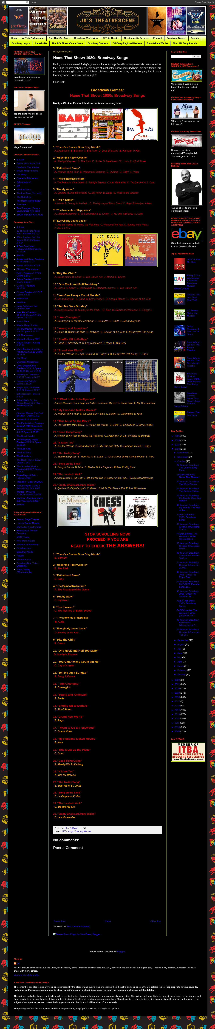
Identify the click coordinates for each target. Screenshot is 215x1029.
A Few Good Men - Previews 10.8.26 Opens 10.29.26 (29, 249)
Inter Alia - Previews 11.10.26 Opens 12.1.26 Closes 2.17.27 (29, 315)
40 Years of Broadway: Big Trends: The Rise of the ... (188, 508)
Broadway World (25, 552)
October (181, 461)
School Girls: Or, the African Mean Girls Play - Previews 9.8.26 (29, 403)
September (183, 640)
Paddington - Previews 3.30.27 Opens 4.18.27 (28, 376)
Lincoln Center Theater (28, 523)
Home (14, 38)
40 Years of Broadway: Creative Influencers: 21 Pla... (188, 565)
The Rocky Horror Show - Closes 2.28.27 (29, 461)
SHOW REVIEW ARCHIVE (30, 214)
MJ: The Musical (25, 335)
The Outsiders (24, 197)
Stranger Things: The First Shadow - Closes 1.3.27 (30, 414)
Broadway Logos (20, 43)
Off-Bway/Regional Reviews (127, 43)
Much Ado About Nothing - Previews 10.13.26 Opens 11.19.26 (30, 352)
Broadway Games (83, 831)
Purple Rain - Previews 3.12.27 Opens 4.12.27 (28, 388)
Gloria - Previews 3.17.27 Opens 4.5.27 (29, 293)
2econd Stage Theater (28, 519)
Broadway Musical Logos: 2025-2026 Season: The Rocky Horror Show (187, 380)
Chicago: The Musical (27, 269)
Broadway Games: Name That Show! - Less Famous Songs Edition (187, 399)
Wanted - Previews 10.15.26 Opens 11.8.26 (29, 493)
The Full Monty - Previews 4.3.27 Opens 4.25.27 (30, 430)
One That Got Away (59, 38)
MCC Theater (23, 537)
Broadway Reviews (98, 43)
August (181, 644)
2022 (177, 680)
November (182, 457)
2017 (177, 701)
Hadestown (22, 298)
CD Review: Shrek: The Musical (193, 313)
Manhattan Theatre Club (29, 527)
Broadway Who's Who (86, 38)
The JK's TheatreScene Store (67, 43)
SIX (18, 185)
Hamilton (21, 302)
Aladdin (20, 255)
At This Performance (33, 38)
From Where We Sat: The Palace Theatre (193, 346)
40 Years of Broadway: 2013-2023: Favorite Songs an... (188, 584)
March (180, 666)
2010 (177, 727)
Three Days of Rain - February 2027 (27, 476)
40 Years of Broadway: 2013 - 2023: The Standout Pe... (188, 594)
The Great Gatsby (26, 436)
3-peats (195, 38)
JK (18, 963)
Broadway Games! (176, 38)
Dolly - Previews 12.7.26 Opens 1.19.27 (29, 274)
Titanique (21, 204)
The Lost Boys (24, 189)
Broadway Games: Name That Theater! (188, 475)
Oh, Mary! (22, 174)
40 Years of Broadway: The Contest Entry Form (188, 467)
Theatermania (24, 559)
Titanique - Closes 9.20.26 (30, 481)
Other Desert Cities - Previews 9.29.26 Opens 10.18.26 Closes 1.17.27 (29, 368)
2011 (177, 723)
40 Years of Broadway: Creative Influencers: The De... (188, 632)
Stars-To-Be (40, 43)
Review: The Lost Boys (193, 413)
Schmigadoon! (24, 182)
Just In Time (23, 321)
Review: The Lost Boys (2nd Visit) (193, 297)
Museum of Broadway (27, 544)
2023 (177, 449)
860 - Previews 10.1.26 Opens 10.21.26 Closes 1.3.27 (28, 240)
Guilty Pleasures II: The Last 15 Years (193, 330)
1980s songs (67, 831)
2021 (177, 684)
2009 (177, 731)
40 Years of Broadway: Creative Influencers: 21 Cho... (188, 527)
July (179, 649)
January (181, 674)
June (180, 653)
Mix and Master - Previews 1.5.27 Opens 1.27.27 (30, 330)
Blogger (121, 951)
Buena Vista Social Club (28, 163)
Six (18, 409)
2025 (177, 440)
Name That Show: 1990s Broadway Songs (186, 517)
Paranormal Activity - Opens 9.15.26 (27, 382)
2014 (177, 710)
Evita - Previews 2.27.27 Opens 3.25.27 (29, 280)
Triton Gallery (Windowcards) (24, 570)
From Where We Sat (157, 43)
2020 (177, 688)
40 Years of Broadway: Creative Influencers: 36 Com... (188, 555)
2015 (177, 705)
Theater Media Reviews (136, 38)
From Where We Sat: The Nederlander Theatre (193, 362)
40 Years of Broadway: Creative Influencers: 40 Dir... (188, 546)
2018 (177, 697)
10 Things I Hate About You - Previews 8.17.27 (28, 232)
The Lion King (24, 448)
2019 (177, 693)
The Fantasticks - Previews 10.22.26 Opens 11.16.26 (30, 424)
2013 (177, 714)
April (179, 661)
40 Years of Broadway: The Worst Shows (188, 482)
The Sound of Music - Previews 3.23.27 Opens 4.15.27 (29, 469)
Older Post (155, 921)
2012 (177, 718)
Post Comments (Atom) (78, 926)
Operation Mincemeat (27, 178)
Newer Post (59, 921)
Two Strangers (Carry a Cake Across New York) (28, 209)
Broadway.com (24, 548)
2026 (177, 436)
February (182, 670)
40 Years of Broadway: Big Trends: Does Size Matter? (189, 498)
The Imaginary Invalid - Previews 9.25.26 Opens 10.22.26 (29, 442)
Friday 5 (157, 38)
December (182, 452)
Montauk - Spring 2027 (28, 339)
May (179, 657)
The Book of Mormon (27, 419)
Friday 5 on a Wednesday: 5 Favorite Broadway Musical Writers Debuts (187, 282)
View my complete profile (26, 975)
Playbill (20, 555)
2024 (177, 444)
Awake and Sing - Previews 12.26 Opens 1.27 (30, 260)
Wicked (20, 504)
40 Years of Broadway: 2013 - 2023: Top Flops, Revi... (188, 575)
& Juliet (20, 159)
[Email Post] (84, 828)
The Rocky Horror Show (29, 200)
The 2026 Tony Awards (185, 43)
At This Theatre (110, 38)
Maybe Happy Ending (27, 170)
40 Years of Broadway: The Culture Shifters (188, 489)
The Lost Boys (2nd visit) (29, 193)
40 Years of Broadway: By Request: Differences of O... (188, 622)
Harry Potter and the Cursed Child (27, 307)
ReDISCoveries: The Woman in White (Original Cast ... (187, 536)
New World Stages (26, 540)
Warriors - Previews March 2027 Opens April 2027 (30, 499)
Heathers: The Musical (28, 167)
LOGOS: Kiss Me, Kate (193, 260)
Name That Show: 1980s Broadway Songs (186, 603)
